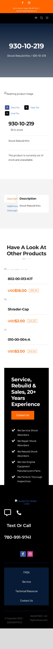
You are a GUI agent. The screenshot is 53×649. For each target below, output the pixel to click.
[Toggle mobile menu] (47, 17)
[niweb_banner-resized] (26, 500)
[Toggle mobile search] (41, 17)
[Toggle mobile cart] (35, 17)
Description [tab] (11, 198)
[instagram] (30, 554)
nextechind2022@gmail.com (26, 11)
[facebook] (23, 554)
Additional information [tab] (11, 208)
